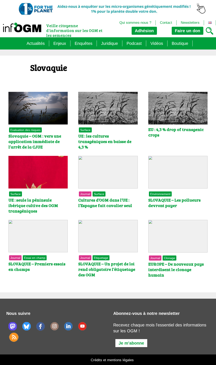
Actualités (36, 43)
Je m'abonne (131, 343)
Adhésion (144, 30)
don (187, 30)
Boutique (180, 43)
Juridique (109, 43)
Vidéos (156, 43)
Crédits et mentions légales (112, 360)
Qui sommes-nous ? (135, 23)
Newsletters (190, 23)
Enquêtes (83, 43)
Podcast (134, 43)
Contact (166, 23)
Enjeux (59, 43)
